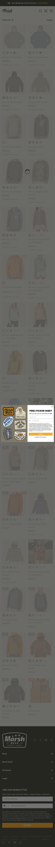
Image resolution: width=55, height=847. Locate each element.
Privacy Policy (36, 430)
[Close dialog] (52, 407)
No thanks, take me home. (40, 437)
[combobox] (31, 420)
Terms (41, 430)
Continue (40, 434)
